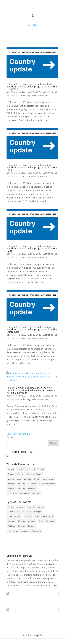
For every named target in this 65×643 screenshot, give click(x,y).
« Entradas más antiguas (18, 433)
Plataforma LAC (18, 91)
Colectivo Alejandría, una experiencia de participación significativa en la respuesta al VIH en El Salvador (31, 390)
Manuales (32, 483)
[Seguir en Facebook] (23, 19)
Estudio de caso (14, 479)
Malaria (21, 483)
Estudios (27, 479)
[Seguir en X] (29, 19)
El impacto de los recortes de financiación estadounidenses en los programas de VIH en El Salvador (32, 86)
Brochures (21, 469)
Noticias (44, 95)
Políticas (11, 488)
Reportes (21, 488)
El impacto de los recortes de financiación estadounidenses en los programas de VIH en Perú (32, 167)
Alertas (11, 469)
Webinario (36, 493)
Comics (32, 469)
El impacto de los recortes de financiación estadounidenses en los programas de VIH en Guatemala (32, 329)
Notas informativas (47, 483)
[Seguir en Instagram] (41, 19)
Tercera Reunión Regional (18, 493)
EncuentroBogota (34, 474)
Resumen (32, 488)
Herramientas (48, 479)
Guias (36, 479)
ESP (29, 24)
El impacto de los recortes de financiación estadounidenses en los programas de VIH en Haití (32, 248)
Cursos (41, 469)
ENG (35, 24)
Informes (11, 483)
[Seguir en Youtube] (35, 19)
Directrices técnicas (16, 474)
